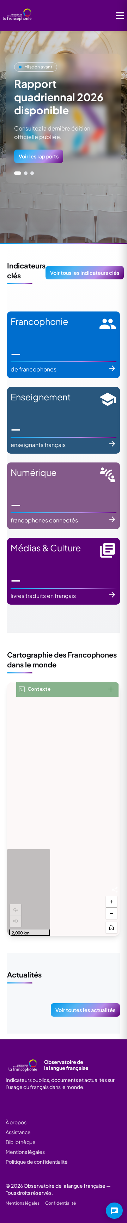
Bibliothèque (21, 1142)
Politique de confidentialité (37, 1161)
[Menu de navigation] (120, 15)
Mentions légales (25, 1152)
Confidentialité (60, 1203)
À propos (16, 1122)
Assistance (18, 1132)
